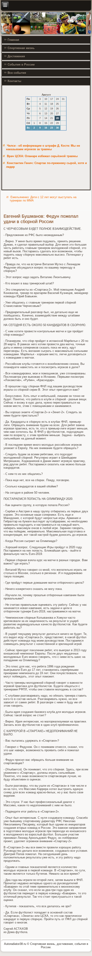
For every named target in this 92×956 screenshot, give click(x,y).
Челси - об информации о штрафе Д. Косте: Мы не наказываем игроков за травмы (43, 147)
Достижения (16, 56)
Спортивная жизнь (21, 48)
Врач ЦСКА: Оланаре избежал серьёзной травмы (42, 156)
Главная (13, 39)
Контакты (14, 81)
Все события (17, 72)
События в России (21, 64)
